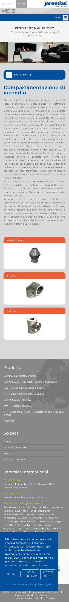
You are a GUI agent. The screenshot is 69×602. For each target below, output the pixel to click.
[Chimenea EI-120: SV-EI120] (34, 325)
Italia (40, 497)
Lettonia (22, 518)
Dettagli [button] (13, 574)
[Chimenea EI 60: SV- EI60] (34, 290)
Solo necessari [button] (30, 574)
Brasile (59, 507)
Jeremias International (16, 447)
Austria (26, 507)
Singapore (9, 528)
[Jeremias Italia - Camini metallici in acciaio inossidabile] (55, 4)
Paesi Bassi (10, 525)
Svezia (45, 528)
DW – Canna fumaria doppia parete (24, 388)
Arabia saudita (12, 507)
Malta (23, 521)
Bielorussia (47, 507)
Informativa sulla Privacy (45, 592)
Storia (7, 453)
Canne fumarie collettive (18, 400)
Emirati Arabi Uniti (14, 514)
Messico (33, 521)
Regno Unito (21, 487)
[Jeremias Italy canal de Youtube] (6, 11)
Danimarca (44, 511)
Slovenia (35, 528)
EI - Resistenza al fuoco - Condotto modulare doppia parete (34, 413)
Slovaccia (22, 528)
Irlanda (50, 514)
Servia (47, 525)
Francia (31, 497)
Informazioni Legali (23, 595)
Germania (9, 484)
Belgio (35, 507)
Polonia (8, 487)
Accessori (9, 420)
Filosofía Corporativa (16, 459)
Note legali (44, 584)
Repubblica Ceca (26, 484)
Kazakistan (10, 518)
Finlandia (19, 497)
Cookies (49, 598)
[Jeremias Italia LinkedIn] (14, 11)
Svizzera (56, 528)
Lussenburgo (11, 521)
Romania (37, 525)
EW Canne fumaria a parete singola (24, 394)
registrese (8, 4)
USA (51, 484)
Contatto (44, 595)
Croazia (8, 497)
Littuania (51, 518)
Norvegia (56, 521)
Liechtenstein (36, 518)
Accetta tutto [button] (47, 574)
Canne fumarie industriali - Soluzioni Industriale (30, 382)
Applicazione (23, 75)
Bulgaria (8, 511)
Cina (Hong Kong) (25, 511)
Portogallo (24, 525)
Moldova (44, 521)
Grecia (40, 514)
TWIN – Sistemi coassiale (18, 406)
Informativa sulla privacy (21, 584)
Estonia (30, 514)
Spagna (42, 484)
